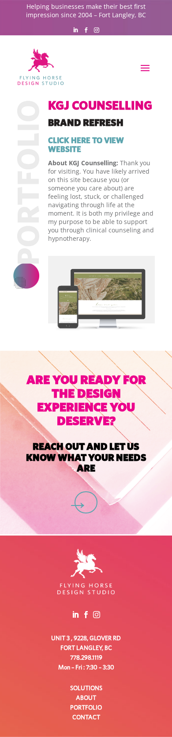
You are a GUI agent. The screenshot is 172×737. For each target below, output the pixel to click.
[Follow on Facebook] (86, 30)
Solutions (86, 688)
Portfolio (86, 708)
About (86, 698)
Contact (86, 717)
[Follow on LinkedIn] (75, 30)
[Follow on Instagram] (96, 30)
